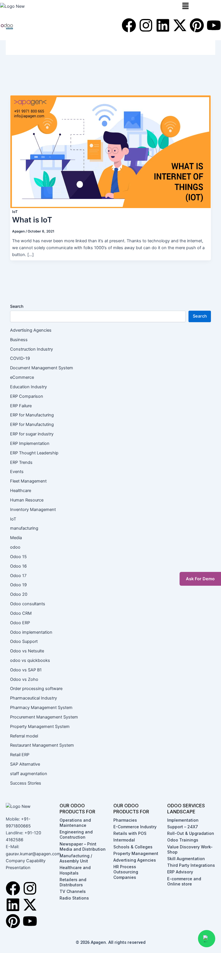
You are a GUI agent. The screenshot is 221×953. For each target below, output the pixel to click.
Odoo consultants (27, 603)
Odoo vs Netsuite (27, 651)
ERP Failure (21, 405)
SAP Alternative (25, 764)
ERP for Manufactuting (32, 424)
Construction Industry (31, 349)
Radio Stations (74, 898)
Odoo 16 (18, 566)
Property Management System (40, 726)
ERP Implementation (29, 443)
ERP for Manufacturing (32, 415)
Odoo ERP (20, 622)
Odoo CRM (21, 613)
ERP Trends (21, 462)
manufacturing (24, 528)
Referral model (24, 736)
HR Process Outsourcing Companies (125, 871)
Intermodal (124, 839)
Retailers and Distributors (73, 882)
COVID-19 (20, 358)
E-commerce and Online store (184, 881)
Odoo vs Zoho (24, 679)
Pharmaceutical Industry (33, 698)
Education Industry (28, 386)
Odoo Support (24, 641)
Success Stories (25, 783)
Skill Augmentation (186, 858)
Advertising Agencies (31, 330)
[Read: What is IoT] (110, 151)
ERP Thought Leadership (34, 453)
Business (19, 339)
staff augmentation (28, 773)
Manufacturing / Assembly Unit (76, 858)
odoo (15, 547)
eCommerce (22, 377)
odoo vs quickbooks (30, 660)
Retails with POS (129, 833)
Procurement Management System (44, 717)
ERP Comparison (26, 396)
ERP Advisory (180, 871)
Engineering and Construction (76, 834)
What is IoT (32, 219)
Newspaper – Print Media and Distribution (83, 846)
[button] (200, 6)
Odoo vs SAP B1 (26, 670)
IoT (15, 212)
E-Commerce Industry (135, 826)
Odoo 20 (18, 594)
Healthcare (20, 490)
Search (16, 306)
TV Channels (73, 891)
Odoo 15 (18, 556)
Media (16, 537)
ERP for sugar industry (32, 434)
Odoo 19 (18, 584)
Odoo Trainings (182, 839)
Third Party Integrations (191, 865)
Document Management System (41, 367)
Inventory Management (33, 509)
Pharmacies (125, 820)
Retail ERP (19, 754)
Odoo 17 (18, 575)
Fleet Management (28, 481)
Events (17, 471)
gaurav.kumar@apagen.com (33, 853)
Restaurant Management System (42, 745)
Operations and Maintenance (75, 823)
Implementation (183, 820)
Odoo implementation (31, 632)
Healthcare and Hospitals (75, 870)
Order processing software (36, 688)
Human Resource (26, 500)
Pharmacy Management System (41, 707)
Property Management (135, 853)
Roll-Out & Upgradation (190, 833)
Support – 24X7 (182, 826)
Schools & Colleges (133, 846)
